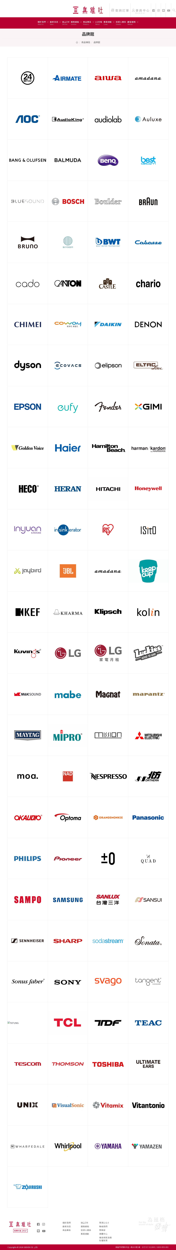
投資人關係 (121, 22)
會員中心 (142, 11)
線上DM (65, 22)
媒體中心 (103, 1233)
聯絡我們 (103, 1226)
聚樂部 (102, 1230)
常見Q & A (104, 1222)
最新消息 (54, 22)
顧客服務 (131, 22)
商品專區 (87, 22)
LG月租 (98, 22)
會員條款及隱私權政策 (105, 1239)
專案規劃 (108, 22)
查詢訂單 (122, 10)
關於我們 (42, 22)
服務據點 (75, 22)
